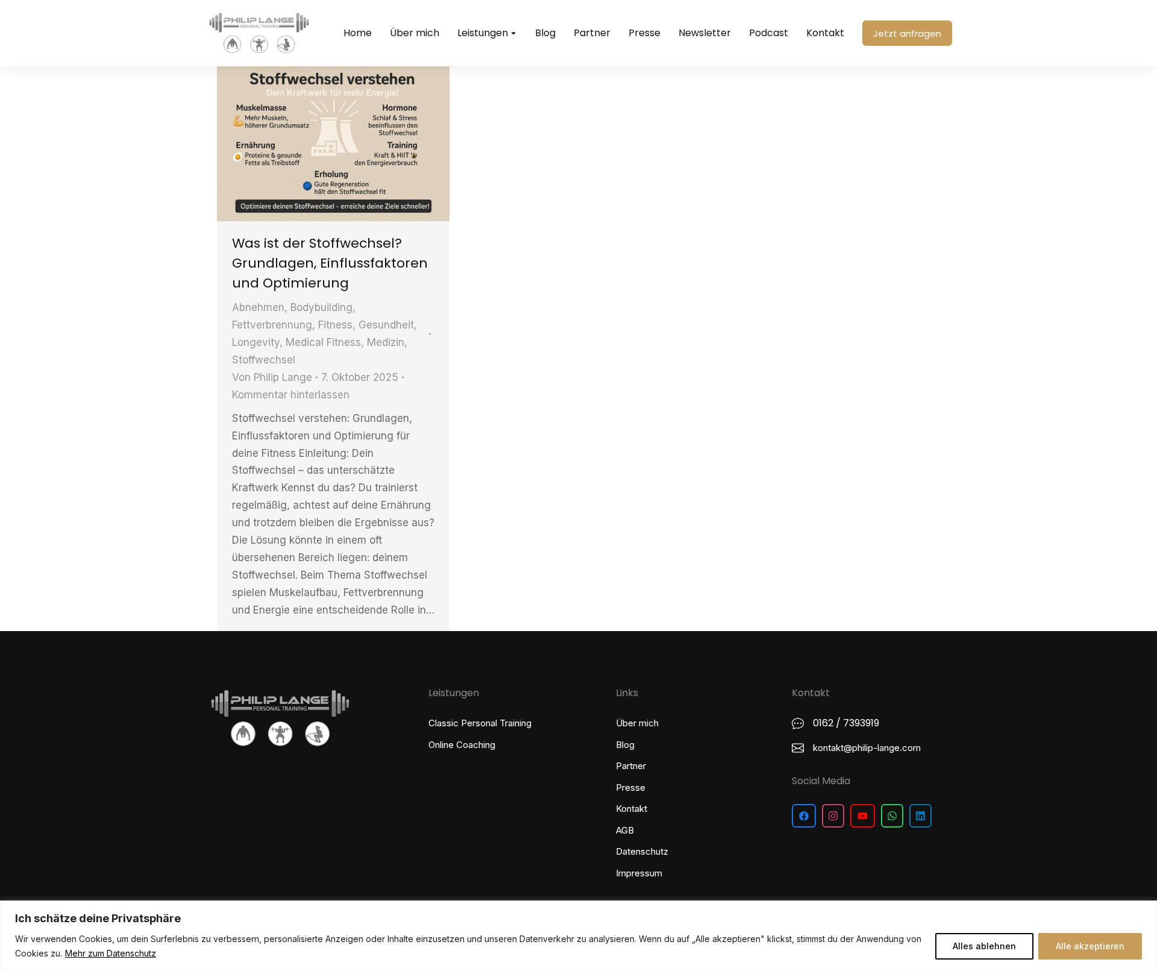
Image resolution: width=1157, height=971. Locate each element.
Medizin (385, 342)
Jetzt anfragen (907, 33)
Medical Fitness (323, 342)
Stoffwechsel (263, 360)
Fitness (335, 325)
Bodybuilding (321, 307)
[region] (578, 935)
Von (272, 377)
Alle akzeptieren (1090, 946)
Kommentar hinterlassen (291, 395)
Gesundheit (386, 325)
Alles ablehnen (984, 946)
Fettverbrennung (272, 325)
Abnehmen (258, 307)
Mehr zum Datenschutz (110, 953)
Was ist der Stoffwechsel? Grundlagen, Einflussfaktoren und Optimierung (330, 263)
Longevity (256, 342)
